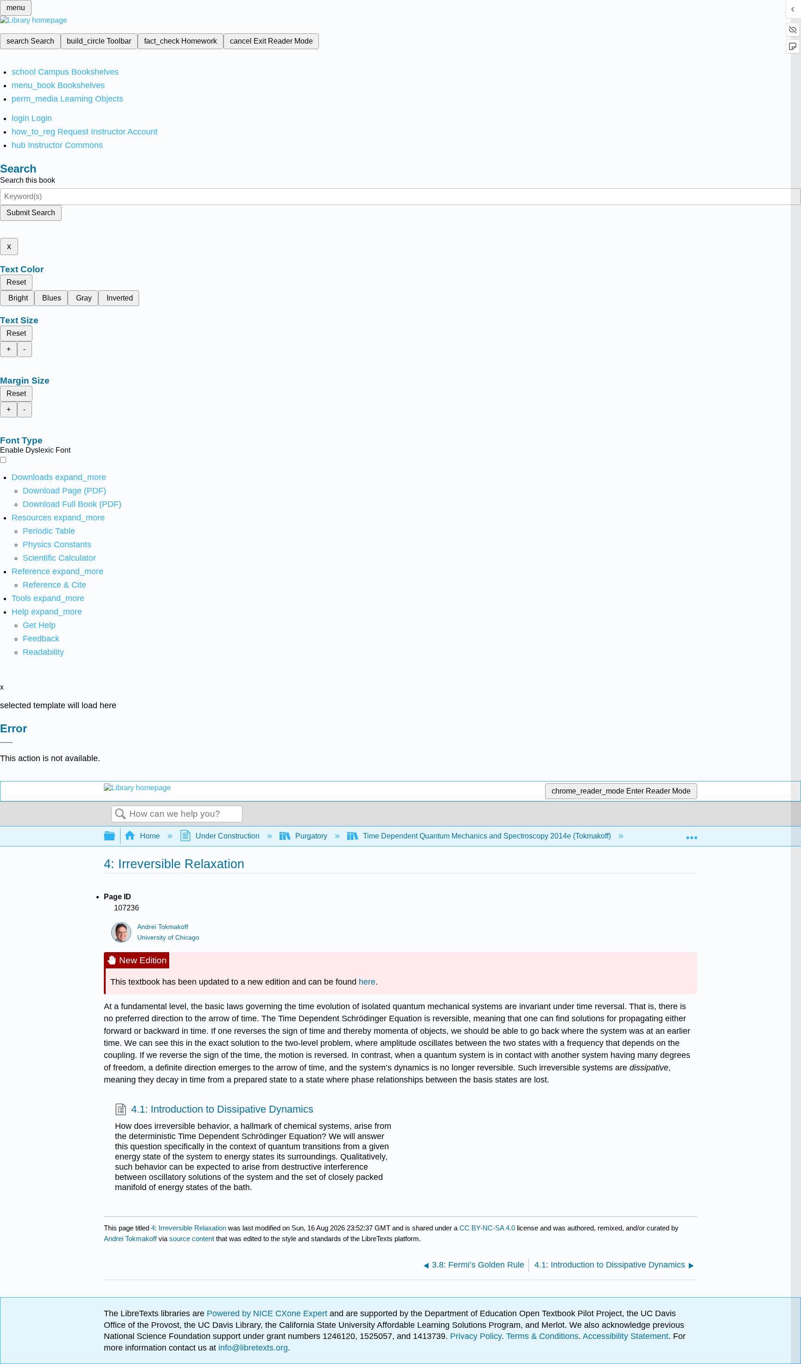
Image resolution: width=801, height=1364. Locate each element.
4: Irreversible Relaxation (188, 1228)
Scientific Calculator (59, 558)
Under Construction (227, 836)
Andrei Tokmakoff (162, 926)
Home (150, 836)
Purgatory (311, 836)
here (367, 981)
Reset (16, 282)
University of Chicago (168, 937)
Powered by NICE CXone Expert (268, 1313)
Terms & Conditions (542, 1336)
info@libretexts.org (252, 1347)
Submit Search (30, 213)
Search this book (27, 180)
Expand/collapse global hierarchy (115, 836)
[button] (41, 638)
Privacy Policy (476, 1336)
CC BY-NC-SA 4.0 (487, 1228)
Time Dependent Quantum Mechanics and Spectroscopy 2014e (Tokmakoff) (487, 836)
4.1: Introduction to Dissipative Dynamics (222, 1109)
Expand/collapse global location (691, 833)
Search (120, 814)
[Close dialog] (6, 742)
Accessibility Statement (625, 1336)
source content (191, 1238)
